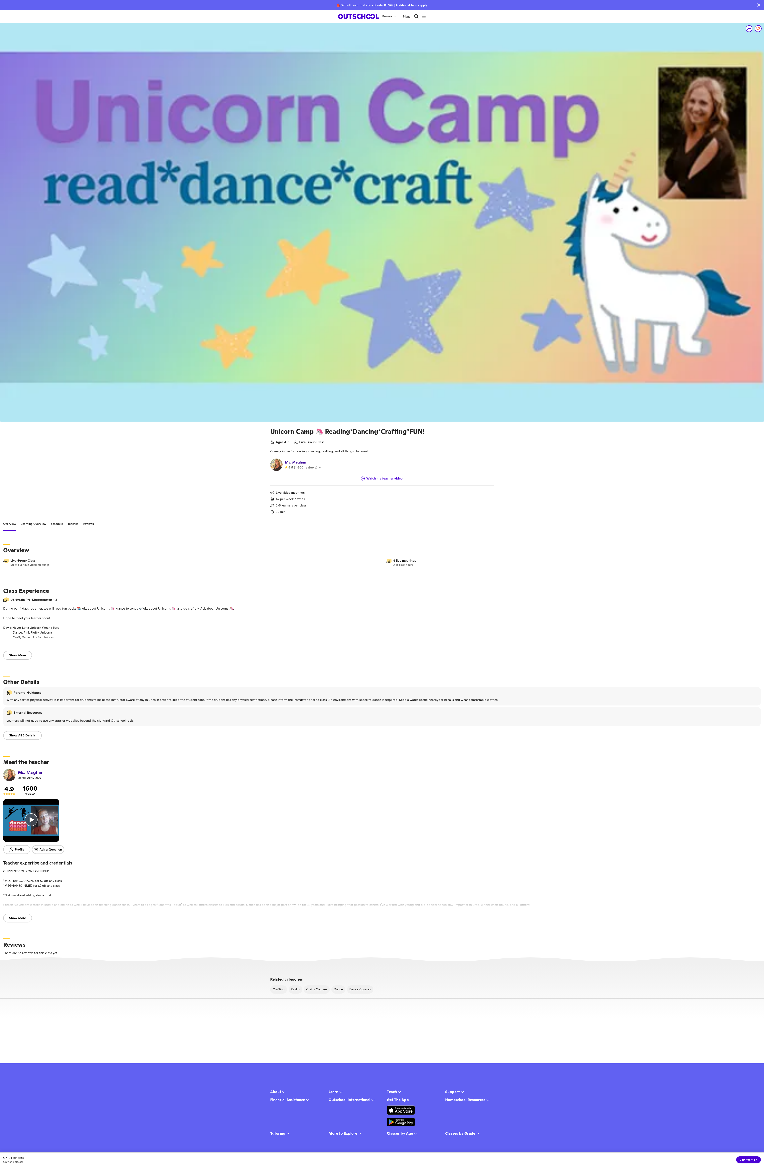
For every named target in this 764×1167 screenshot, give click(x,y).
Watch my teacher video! (384, 479)
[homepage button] (358, 16)
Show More (17, 655)
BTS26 (388, 5)
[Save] (758, 28)
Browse (387, 16)
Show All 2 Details (22, 735)
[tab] (9, 524)
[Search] (416, 16)
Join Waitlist (748, 1160)
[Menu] (424, 16)
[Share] (749, 28)
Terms (415, 5)
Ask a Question (51, 849)
